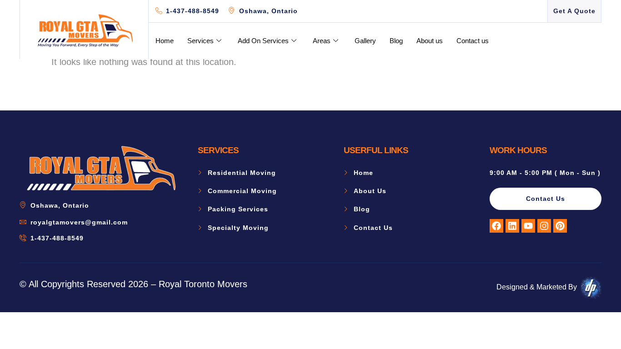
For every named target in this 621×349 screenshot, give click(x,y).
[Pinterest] (560, 226)
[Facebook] (496, 226)
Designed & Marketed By (536, 287)
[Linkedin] (512, 226)
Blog (396, 41)
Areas (322, 41)
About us (429, 41)
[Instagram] (544, 226)
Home (164, 41)
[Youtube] (528, 226)
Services (200, 41)
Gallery (365, 41)
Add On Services (263, 41)
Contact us (472, 41)
